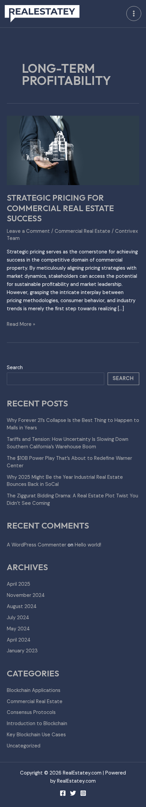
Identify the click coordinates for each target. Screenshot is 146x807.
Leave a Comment (28, 231)
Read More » (21, 324)
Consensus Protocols (31, 712)
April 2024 (19, 640)
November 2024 (26, 595)
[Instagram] (83, 793)
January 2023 (22, 651)
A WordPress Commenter (36, 545)
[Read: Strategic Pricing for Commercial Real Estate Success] (73, 150)
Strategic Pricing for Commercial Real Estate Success (60, 208)
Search (15, 367)
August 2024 (22, 606)
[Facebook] (63, 793)
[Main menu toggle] (133, 13)
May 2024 (18, 629)
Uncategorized (23, 746)
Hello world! (88, 545)
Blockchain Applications (33, 690)
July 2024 (18, 617)
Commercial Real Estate (82, 231)
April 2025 (18, 584)
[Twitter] (73, 793)
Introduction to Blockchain (37, 723)
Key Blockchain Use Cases (36, 735)
